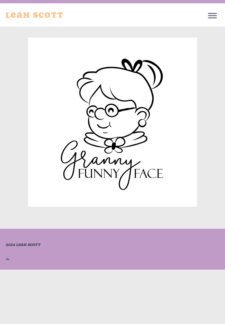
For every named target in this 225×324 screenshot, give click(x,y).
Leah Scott (34, 15)
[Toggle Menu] (212, 15)
